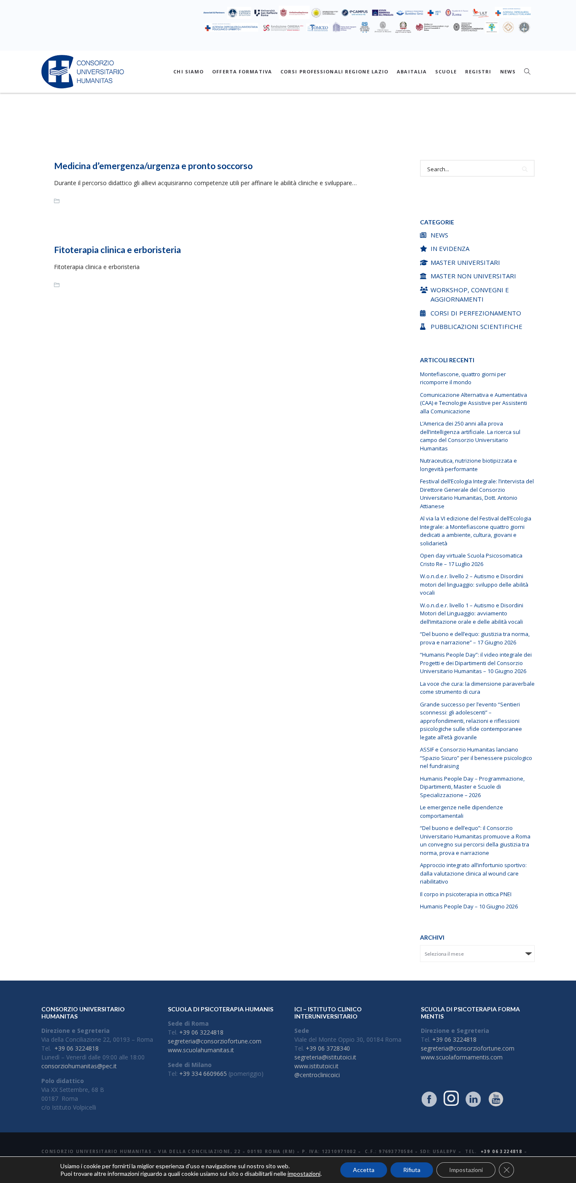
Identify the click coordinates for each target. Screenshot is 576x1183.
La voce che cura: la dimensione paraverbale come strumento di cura (477, 688)
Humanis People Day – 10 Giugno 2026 (469, 906)
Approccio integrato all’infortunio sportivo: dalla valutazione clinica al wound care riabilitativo (473, 873)
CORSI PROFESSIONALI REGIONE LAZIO (334, 71)
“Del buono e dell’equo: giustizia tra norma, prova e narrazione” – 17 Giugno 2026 (475, 638)
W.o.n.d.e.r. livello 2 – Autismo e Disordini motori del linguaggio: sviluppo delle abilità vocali (474, 584)
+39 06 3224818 (76, 1048)
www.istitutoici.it (316, 1066)
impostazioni (304, 1173)
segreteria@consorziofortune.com (214, 1041)
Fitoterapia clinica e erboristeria (117, 249)
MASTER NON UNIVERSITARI (473, 276)
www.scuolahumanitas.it (201, 1050)
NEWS (508, 71)
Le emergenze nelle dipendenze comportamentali (461, 811)
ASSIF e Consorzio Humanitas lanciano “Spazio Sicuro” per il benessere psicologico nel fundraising (476, 758)
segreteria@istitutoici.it (325, 1057)
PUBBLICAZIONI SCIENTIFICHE (476, 326)
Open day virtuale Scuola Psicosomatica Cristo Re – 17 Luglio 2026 (471, 560)
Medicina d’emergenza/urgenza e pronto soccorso (153, 165)
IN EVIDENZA (450, 248)
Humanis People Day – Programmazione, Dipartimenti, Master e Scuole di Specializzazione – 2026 (472, 787)
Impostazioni (466, 1169)
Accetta (363, 1169)
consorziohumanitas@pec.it (79, 1066)
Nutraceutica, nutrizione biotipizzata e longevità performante (468, 465)
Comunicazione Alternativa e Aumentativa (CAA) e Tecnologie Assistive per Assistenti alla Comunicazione (473, 403)
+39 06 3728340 (328, 1048)
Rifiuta (411, 1169)
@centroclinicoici (317, 1075)
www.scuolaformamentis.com (462, 1057)
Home (251, 129)
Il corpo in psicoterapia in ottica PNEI (465, 894)
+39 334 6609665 (203, 1074)
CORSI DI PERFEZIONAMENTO (476, 313)
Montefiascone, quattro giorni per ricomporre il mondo (463, 378)
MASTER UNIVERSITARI (465, 262)
